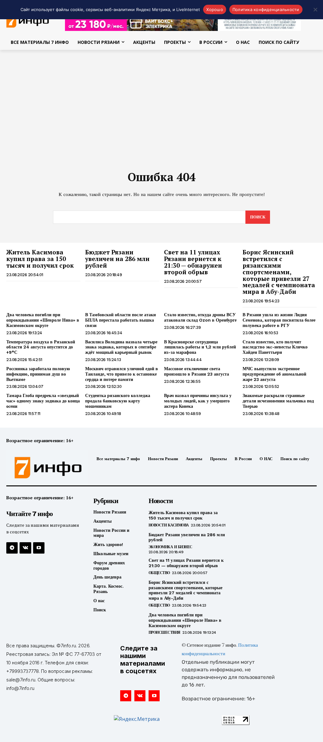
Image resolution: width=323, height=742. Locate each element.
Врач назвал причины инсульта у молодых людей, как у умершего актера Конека (198, 401)
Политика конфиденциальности (265, 9)
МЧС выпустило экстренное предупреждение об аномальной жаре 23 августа (274, 374)
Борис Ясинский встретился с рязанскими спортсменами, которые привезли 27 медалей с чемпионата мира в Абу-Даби (279, 271)
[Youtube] (38, 548)
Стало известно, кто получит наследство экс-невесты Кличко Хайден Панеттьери (275, 347)
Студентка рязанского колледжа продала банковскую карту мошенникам (117, 401)
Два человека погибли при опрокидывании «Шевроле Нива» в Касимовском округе (42, 320)
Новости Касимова (169, 525)
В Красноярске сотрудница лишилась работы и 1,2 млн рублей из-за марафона (200, 347)
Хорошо (214, 9)
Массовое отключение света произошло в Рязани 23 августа (196, 371)
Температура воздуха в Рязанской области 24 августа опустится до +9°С (40, 347)
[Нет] (315, 9)
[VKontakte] (25, 548)
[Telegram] (12, 548)
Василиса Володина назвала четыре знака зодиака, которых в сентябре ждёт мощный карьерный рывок (121, 347)
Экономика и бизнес (170, 547)
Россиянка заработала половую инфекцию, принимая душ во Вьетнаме (38, 374)
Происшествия (164, 632)
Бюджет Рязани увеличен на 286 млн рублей (117, 258)
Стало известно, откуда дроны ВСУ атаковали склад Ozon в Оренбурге (200, 317)
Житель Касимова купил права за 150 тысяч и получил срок (40, 258)
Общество (159, 573)
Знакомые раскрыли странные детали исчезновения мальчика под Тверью (278, 401)
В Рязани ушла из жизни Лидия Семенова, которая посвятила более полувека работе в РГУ (279, 320)
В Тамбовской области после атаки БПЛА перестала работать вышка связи (120, 320)
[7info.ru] (42, 467)
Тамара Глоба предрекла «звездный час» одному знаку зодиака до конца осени (43, 401)
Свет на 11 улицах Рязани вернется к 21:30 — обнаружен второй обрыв (193, 262)
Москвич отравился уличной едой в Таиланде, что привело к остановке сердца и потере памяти (121, 374)
